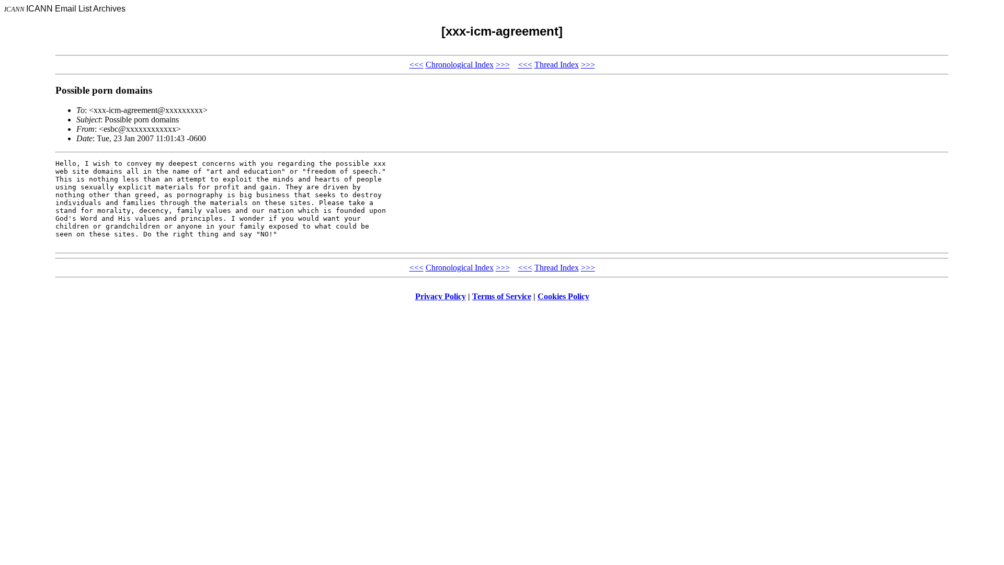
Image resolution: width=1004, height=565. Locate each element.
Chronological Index (460, 64)
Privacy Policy (440, 296)
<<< (416, 64)
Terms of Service (501, 296)
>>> (503, 64)
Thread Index (556, 64)
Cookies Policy (563, 296)
